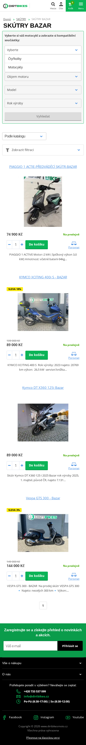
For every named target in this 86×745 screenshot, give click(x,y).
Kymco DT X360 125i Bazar (43, 387)
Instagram (47, 717)
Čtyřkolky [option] (14, 59)
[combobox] (43, 50)
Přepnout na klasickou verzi (43, 738)
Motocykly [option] (15, 67)
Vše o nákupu (11, 663)
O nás (6, 674)
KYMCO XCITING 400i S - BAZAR (43, 277)
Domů (7, 19)
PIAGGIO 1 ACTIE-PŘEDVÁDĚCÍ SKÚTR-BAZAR (43, 166)
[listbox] (43, 63)
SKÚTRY (21, 19)
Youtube (78, 717)
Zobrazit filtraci (23, 150)
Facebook (15, 717)
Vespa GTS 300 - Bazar (43, 498)
